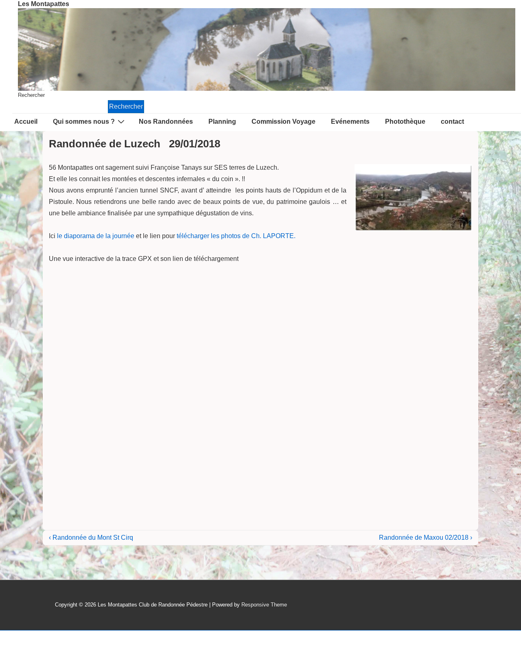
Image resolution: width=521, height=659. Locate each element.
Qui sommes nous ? (84, 121)
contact (452, 121)
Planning (222, 121)
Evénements (350, 121)
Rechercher (31, 95)
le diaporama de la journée (95, 235)
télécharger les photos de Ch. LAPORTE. (236, 235)
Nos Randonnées (166, 121)
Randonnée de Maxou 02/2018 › (425, 537)
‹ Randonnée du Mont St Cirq (91, 537)
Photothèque (405, 121)
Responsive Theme (264, 605)
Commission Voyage (283, 121)
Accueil (25, 121)
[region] (266, 49)
